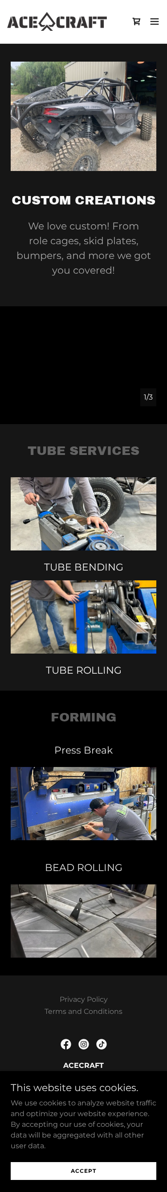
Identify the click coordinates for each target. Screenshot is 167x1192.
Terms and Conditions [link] (83, 1011)
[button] (154, 21)
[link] (57, 21)
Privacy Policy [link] (84, 999)
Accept (83, 1170)
